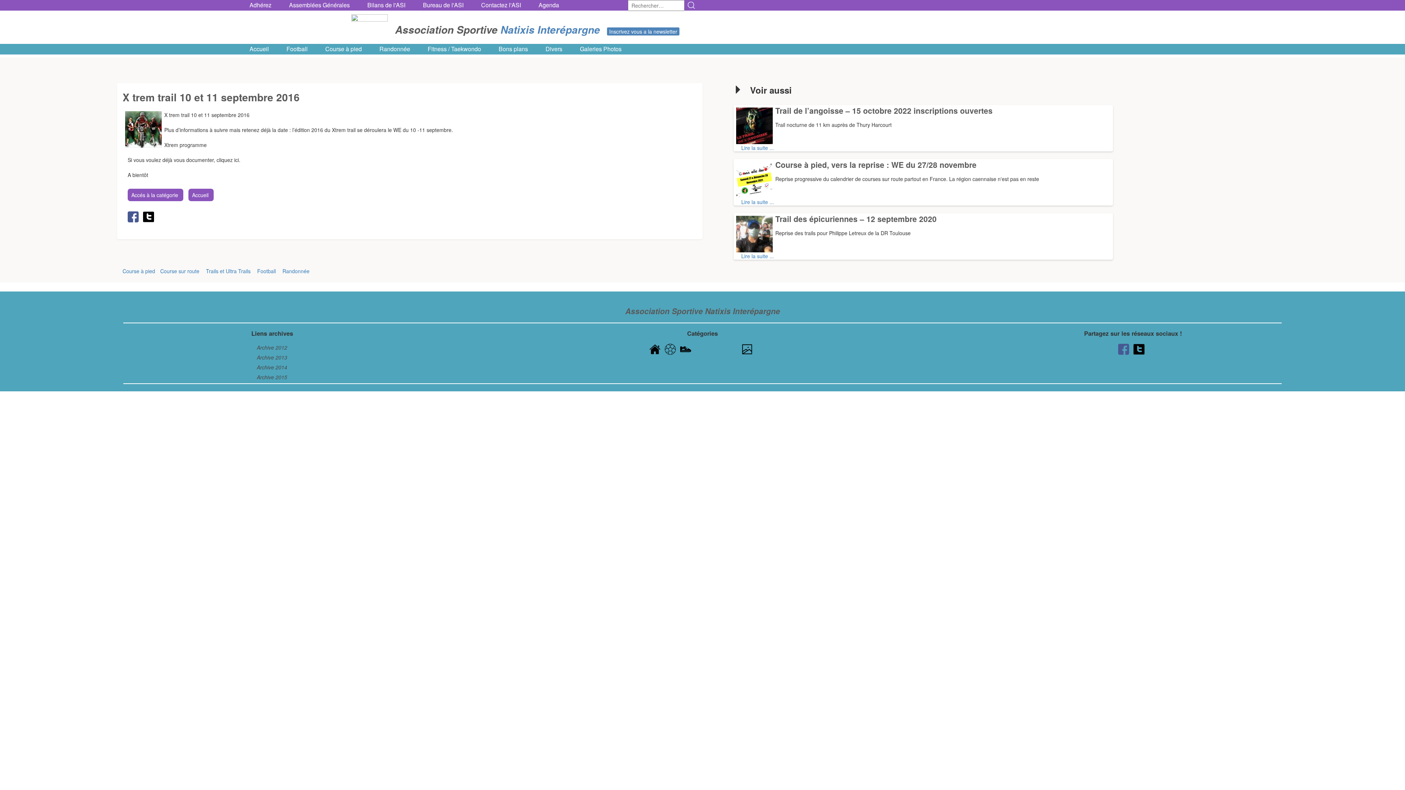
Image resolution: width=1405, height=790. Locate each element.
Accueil (259, 49)
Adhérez (260, 5)
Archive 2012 (272, 347)
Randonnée (394, 49)
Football (297, 49)
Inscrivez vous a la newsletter (643, 31)
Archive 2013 (272, 357)
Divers (554, 49)
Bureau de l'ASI (443, 5)
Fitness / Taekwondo (454, 49)
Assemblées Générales (319, 5)
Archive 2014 (272, 367)
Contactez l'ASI (501, 5)
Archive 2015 (272, 377)
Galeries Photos (601, 49)
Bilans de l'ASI (386, 5)
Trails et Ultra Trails (228, 271)
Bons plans (513, 49)
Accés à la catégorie (154, 195)
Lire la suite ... (757, 147)
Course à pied (343, 49)
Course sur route (179, 271)
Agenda (549, 5)
